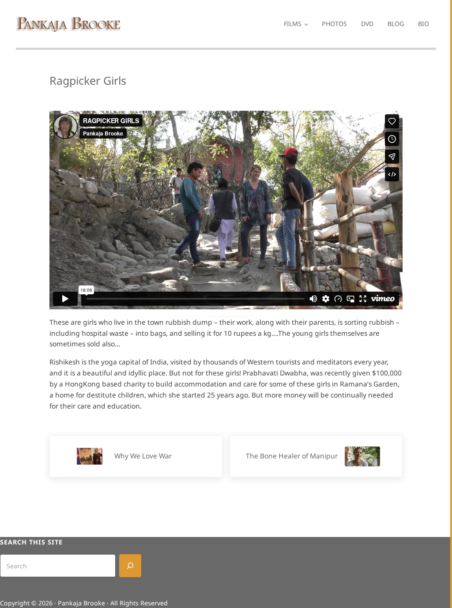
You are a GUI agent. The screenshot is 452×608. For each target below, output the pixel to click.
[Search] (130, 565)
